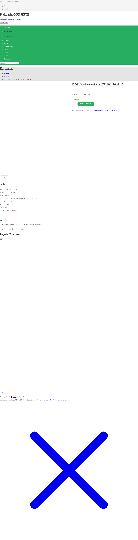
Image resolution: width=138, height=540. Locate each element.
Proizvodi (8, 76)
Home (6, 73)
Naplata (7, 9)
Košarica (3, 23)
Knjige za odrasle (96, 110)
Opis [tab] (4, 178)
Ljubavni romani (110, 110)
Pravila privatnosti (44, 400)
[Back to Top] (1, 220)
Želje (6, 6)
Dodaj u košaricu (86, 104)
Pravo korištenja (59, 400)
